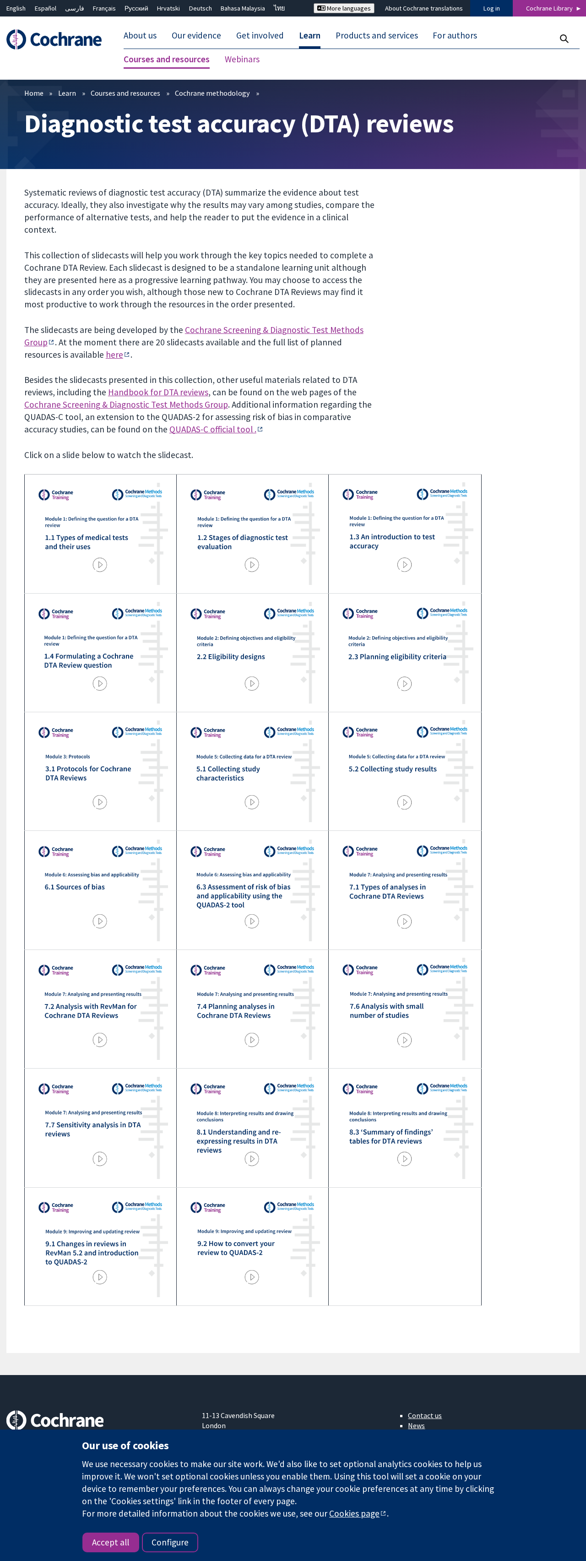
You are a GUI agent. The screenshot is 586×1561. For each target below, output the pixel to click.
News (416, 1425)
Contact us (425, 1415)
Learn (67, 93)
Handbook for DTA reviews (158, 392)
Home (33, 93)
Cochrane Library (549, 8)
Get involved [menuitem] (260, 35)
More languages (348, 8)
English (16, 8)
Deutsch (200, 8)
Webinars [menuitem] (242, 59)
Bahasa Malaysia (243, 8)
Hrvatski (168, 8)
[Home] (58, 39)
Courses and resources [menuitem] (167, 59)
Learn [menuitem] (309, 35)
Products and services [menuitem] (377, 35)
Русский (136, 8)
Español (45, 8)
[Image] (100, 533)
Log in (491, 8)
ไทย (279, 8)
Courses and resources (125, 93)
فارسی (74, 8)
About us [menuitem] (140, 35)
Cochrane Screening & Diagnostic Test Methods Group (126, 404)
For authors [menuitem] (455, 35)
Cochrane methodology (212, 93)
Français (104, 8)
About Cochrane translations (424, 8)
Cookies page (354, 1513)
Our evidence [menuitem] (196, 35)
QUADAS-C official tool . (212, 429)
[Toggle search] (563, 38)
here (114, 354)
